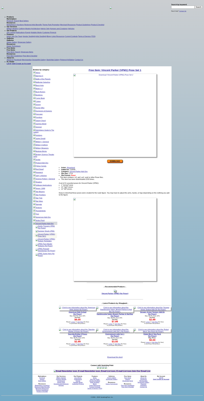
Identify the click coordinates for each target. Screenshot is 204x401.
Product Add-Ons (42, 163)
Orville (38, 160)
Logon (73, 322)
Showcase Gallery (24, 42)
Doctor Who (40, 108)
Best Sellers (24, 21)
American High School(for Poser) (77, 313)
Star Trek (39, 198)
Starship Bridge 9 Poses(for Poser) (77, 335)
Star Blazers (40, 192)
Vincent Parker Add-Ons (45, 224)
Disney (38, 105)
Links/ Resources (58, 36)
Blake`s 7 (39, 89)
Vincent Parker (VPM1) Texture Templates (46, 240)
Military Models (12, 29)
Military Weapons (42, 148)
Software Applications (44, 185)
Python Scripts (41, 166)
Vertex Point (40, 220)
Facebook (18, 60)
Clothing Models (24, 29)
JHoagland (71, 168)
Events (27, 32)
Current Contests (71, 36)
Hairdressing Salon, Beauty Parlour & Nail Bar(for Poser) (115, 315)
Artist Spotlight (41, 36)
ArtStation (70, 60)
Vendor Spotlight (29, 36)
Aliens (38, 73)
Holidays (39, 135)
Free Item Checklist (30, 56)
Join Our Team (16, 36)
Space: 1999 (40, 188)
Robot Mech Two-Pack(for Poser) (152, 335)
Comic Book (40, 98)
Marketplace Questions (15, 25)
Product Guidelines (83, 25)
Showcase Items (27, 52)
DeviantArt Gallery (39, 60)
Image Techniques (14, 46)
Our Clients (11, 32)
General (39, 127)
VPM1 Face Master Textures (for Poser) (45, 245)
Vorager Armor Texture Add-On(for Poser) (152, 313)
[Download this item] (115, 357)
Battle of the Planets (43, 79)
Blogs (49, 36)
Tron (37, 214)
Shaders (39, 182)
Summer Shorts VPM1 (46, 231)
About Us (10, 60)
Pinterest (63, 60)
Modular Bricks (41, 151)
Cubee (38, 101)
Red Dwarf (40, 169)
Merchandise (27, 60)
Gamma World (41, 124)
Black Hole (40, 85)
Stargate (39, 204)
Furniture (39, 117)
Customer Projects (49, 32)
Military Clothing (42, 145)
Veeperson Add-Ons (43, 217)
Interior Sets (45, 29)
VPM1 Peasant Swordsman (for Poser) (46, 250)
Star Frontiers (41, 195)
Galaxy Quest (41, 121)
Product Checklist (97, 25)
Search (16, 21)
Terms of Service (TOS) (86, 36)
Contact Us (182, 11)
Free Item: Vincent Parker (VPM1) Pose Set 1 (115, 70)
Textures (39, 208)
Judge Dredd (40, 139)
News (9, 36)
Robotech (39, 172)
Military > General (42, 142)
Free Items (11, 52)
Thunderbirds (41, 211)
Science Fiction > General (45, 179)
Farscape (39, 114)
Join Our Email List (141, 371)
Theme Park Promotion (51, 25)
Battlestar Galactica (43, 82)
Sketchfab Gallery (53, 60)
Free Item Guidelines (14, 56)
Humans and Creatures (59, 29)
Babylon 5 (39, 76)
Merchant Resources (68, 25)
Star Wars (39, 201)
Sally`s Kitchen (41, 176)
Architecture (35, 29)
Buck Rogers (40, 92)
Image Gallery (12, 42)
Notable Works (36, 32)
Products (10, 21)
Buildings (39, 95)
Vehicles (71, 29)
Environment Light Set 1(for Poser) (114, 335)
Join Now (80, 322)
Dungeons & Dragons (44, 111)
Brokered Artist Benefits (33, 25)
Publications (20, 32)
